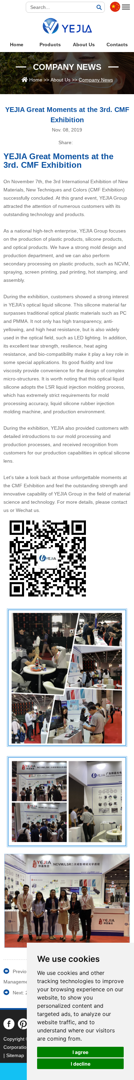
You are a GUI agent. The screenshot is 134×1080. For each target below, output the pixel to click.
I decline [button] (80, 1064)
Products (50, 44)
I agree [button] (80, 1052)
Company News (67, 67)
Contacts (117, 44)
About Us (84, 44)
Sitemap (15, 1055)
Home (16, 44)
